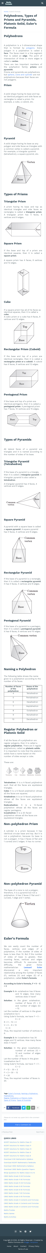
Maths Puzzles (9, 1210)
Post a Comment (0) (23, 1125)
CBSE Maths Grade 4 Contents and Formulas (21, 1203)
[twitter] (30, 1231)
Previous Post (7, 1132)
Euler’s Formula (14, 11)
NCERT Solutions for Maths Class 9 (17, 1152)
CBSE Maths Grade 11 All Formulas (17, 1179)
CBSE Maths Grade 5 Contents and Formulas (21, 1200)
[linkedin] (20, 1231)
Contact (23, 1246)
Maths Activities (10, 1217)
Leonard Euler (33, 967)
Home (6, 11)
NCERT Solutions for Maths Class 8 (17, 1156)
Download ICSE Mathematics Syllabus (18, 1159)
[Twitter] (24, 1108)
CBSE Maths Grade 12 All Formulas (17, 1176)
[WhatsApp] (28, 1108)
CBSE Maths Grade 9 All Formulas (17, 1186)
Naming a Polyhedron (29, 1093)
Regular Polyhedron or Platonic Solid (18, 1098)
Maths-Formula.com (16, 1242)
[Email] (33, 1108)
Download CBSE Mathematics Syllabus (19, 1166)
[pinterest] (25, 1231)
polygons (30, 48)
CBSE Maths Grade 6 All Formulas (17, 1196)
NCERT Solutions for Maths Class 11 (17, 1145)
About (16, 1246)
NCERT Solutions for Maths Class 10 (17, 1149)
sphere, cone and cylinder (20, 74)
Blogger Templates (31, 1242)
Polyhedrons (8, 1096)
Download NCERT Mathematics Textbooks (20, 1162)
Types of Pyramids (24, 1100)
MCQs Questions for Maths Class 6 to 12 (19, 1173)
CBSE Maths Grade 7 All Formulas (17, 1193)
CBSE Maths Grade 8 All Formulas (17, 1190)
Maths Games (9, 1213)
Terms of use (23, 1249)
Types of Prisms (10, 1100)
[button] (2, 3)
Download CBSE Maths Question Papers (19, 1169)
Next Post (39, 1132)
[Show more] (38, 1108)
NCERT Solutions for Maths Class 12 (17, 1142)
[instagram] (16, 1231)
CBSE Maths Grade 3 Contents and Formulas (21, 1207)
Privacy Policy (34, 1246)
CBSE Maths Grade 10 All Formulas (17, 1183)
